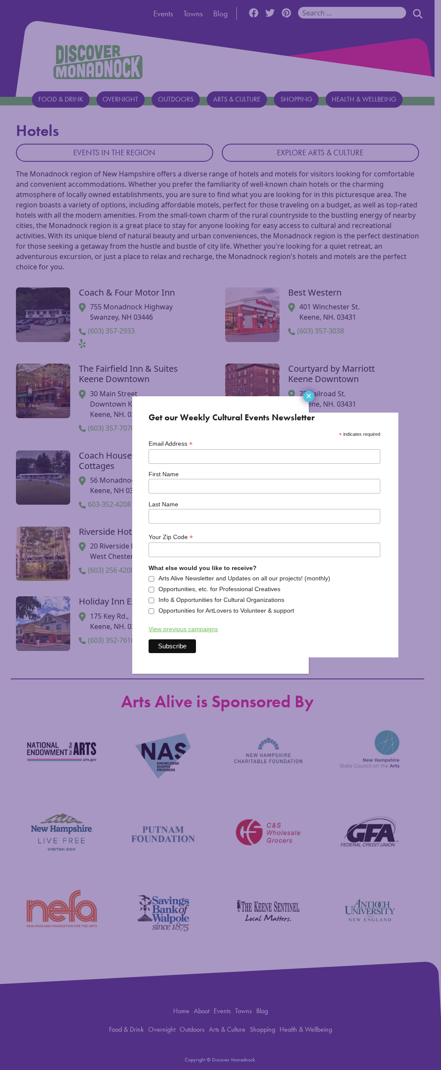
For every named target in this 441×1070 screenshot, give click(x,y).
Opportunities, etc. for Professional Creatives (219, 589)
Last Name (163, 504)
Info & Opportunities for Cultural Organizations (221, 599)
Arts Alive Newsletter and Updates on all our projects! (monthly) (244, 578)
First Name (164, 474)
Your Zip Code (171, 537)
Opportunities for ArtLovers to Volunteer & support (226, 610)
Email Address (171, 444)
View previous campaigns (183, 629)
